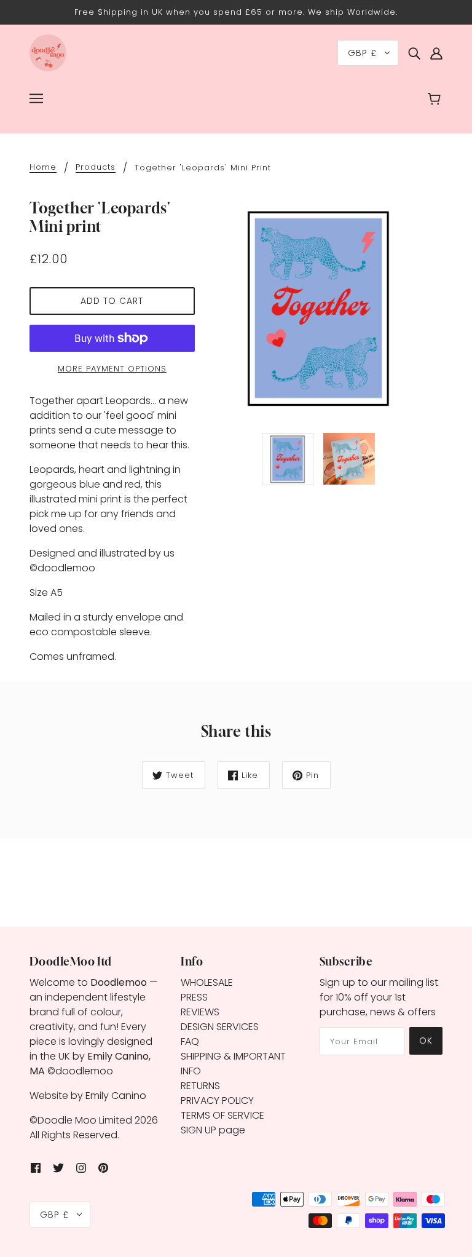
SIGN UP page (213, 1130)
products (96, 168)
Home (43, 168)
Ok (426, 1040)
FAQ (190, 1041)
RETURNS (200, 1086)
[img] (414, 53)
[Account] (436, 53)
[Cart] (436, 100)
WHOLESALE (207, 982)
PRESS (194, 997)
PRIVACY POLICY (217, 1100)
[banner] (48, 52)
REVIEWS (200, 1012)
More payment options (112, 369)
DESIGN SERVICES (220, 1027)
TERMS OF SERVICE (222, 1115)
